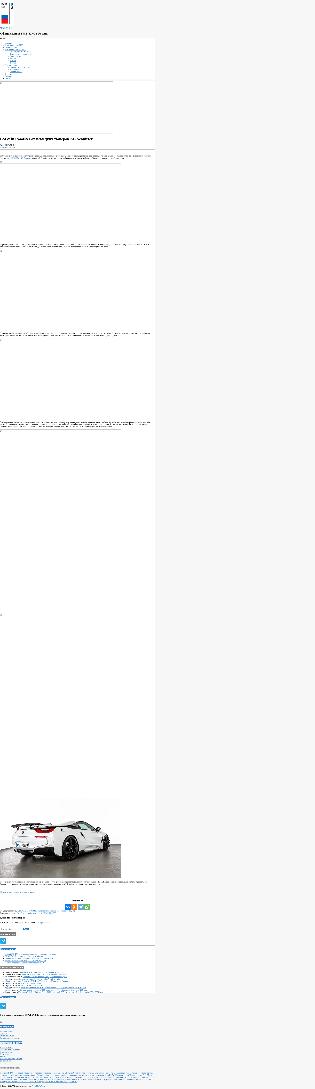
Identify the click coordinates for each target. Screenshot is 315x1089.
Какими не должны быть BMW (101, 1075)
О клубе (3, 1033)
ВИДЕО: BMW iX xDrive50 (30, 985)
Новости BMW (8, 147)
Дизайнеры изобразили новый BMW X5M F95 (36, 913)
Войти (7, 78)
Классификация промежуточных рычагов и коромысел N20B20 (77, 1079)
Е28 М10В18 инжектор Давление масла (33, 1079)
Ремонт (3, 1056)
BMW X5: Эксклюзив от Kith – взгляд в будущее (25, 961)
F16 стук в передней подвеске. (18, 1077)
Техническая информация (11, 1059)
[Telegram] (81, 907)
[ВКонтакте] (68, 907)
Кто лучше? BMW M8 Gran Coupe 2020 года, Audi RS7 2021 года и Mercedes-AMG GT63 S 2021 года (60, 992)
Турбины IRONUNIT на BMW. (24, 1082)
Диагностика (5, 1061)
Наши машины (6, 1052)
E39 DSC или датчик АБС (93, 1077)
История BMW (6, 1031)
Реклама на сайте (7, 1036)
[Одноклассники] (74, 907)
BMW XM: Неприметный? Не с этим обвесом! (24, 956)
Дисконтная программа (10, 1038)
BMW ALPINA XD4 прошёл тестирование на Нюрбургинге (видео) (46, 911)
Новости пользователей (10, 1050)
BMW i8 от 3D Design (20, 158)
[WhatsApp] (87, 907)
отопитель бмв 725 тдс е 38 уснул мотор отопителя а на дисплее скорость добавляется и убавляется (93, 1073)
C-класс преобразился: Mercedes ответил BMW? (25, 963)
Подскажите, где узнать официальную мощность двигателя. (62, 1075)
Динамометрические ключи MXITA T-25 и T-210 (39, 979)
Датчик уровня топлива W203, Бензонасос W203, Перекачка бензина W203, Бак (52, 988)
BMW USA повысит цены (30, 983)
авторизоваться (44, 922)
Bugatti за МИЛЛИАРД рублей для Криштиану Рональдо (46, 981)
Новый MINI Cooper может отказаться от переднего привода (30, 954)
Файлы (3, 1063)
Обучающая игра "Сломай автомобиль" (131, 1075)
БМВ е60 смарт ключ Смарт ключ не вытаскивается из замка (56, 1077)
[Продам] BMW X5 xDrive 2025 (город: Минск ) (57, 1082)
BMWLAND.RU (6, 28)
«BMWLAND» (40, 1086)
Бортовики (4, 1054)
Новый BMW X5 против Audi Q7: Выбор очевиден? (41, 972)
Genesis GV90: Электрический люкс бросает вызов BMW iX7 (31, 958)
